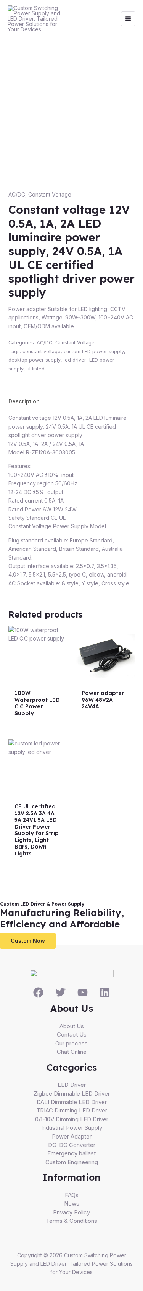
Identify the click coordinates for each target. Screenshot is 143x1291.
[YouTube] (82, 992)
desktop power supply (34, 360)
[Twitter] (60, 992)
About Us (71, 1026)
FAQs (72, 1195)
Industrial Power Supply (71, 1127)
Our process (71, 1043)
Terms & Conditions (71, 1220)
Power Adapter (72, 1136)
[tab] (71, 401)
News (71, 1203)
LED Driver (72, 1084)
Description (24, 401)
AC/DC (16, 194)
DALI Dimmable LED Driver (72, 1102)
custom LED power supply (94, 351)
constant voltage (41, 351)
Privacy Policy (71, 1212)
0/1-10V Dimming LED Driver (71, 1119)
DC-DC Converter (71, 1144)
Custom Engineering (71, 1162)
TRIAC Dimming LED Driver (71, 1110)
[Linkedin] (105, 992)
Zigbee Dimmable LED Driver (72, 1093)
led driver (75, 360)
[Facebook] (38, 992)
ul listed (36, 369)
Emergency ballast (71, 1153)
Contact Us (72, 1034)
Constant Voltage (49, 194)
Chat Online (72, 1051)
